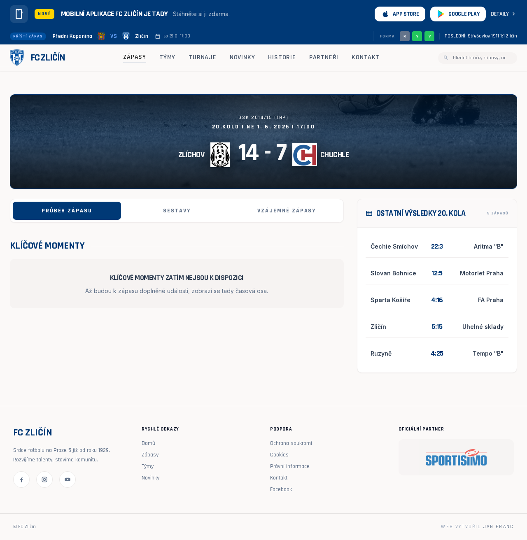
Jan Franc (498, 527)
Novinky (242, 57)
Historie (282, 57)
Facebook (281, 489)
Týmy (167, 57)
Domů (148, 443)
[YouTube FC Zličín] (67, 479)
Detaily (504, 14)
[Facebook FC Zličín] (21, 479)
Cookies (279, 455)
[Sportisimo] (456, 457)
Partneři (323, 57)
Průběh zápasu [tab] (67, 210)
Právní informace (290, 466)
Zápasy (134, 57)
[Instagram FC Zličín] (44, 479)
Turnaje (203, 57)
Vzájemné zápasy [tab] (286, 210)
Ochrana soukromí (291, 443)
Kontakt (366, 57)
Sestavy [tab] (177, 210)
